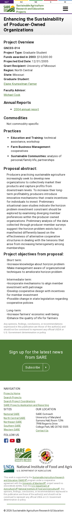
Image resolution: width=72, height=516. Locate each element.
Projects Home (12, 393)
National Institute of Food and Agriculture (38, 488)
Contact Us (42, 430)
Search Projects (12, 397)
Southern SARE (12, 425)
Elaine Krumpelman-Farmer (20, 83)
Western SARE (12, 429)
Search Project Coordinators (19, 401)
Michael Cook (12, 94)
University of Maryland (33, 483)
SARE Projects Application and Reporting (26, 405)
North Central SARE (14, 418)
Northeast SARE (13, 421)
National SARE (12, 414)
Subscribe (32, 367)
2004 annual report (26, 109)
